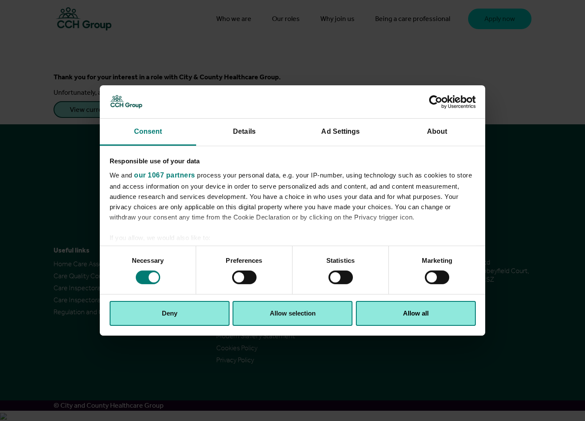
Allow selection (293, 313)
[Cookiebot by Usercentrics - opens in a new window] (438, 101)
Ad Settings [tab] (340, 131)
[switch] (244, 277)
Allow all (416, 313)
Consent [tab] (148, 131)
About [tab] (437, 131)
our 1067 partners (164, 175)
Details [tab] (244, 131)
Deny (169, 313)
